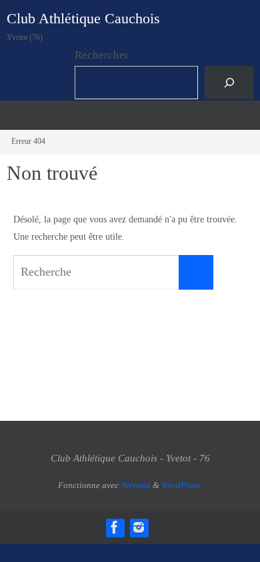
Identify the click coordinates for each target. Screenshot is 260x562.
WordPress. (181, 485)
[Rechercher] (229, 83)
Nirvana (136, 485)
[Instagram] (138, 527)
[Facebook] (114, 527)
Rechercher (102, 55)
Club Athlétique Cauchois (83, 18)
